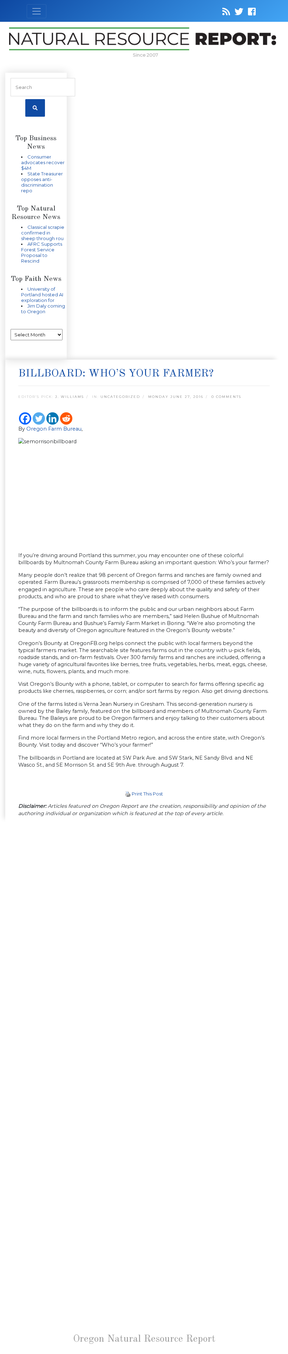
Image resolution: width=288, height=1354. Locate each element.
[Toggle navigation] (36, 11)
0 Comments (226, 397)
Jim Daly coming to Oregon (43, 308)
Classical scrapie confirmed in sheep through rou (42, 232)
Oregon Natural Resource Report (144, 1339)
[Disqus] (144, 919)
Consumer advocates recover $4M (43, 162)
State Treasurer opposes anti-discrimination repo (42, 182)
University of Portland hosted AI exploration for (42, 294)
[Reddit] (66, 418)
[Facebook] (25, 418)
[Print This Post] (128, 794)
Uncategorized (120, 397)
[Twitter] (39, 418)
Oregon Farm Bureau (53, 429)
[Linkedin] (52, 418)
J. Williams (69, 397)
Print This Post (147, 794)
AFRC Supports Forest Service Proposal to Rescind (41, 252)
